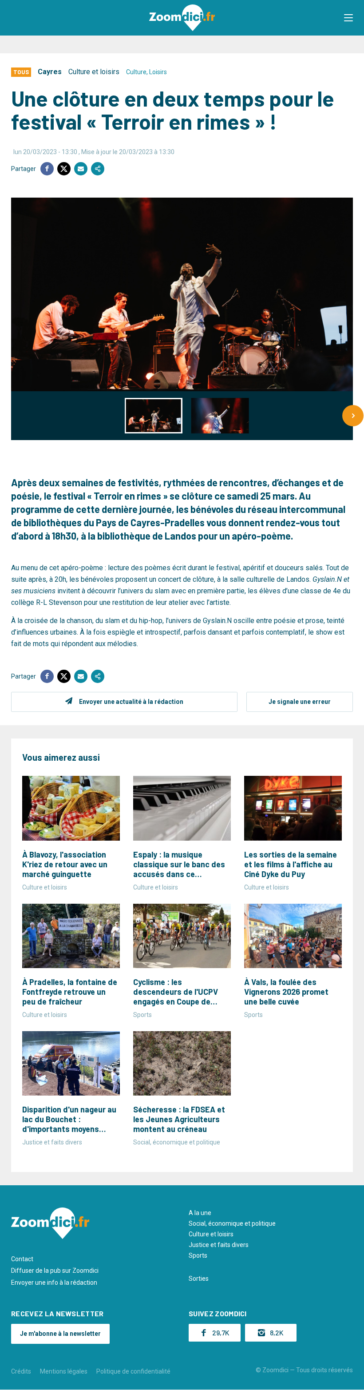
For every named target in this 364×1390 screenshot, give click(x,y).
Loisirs (158, 71)
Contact (22, 1259)
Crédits (21, 1371)
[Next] (353, 415)
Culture (136, 71)
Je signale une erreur (300, 701)
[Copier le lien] (97, 168)
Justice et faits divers (219, 1244)
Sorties (199, 1278)
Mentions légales (63, 1371)
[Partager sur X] (64, 168)
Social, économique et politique (232, 1223)
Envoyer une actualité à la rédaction (131, 701)
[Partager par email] (80, 168)
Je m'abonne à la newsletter (60, 1333)
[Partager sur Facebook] (47, 168)
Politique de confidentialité (133, 1371)
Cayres (50, 72)
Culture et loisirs (93, 72)
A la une (200, 1212)
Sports (198, 1255)
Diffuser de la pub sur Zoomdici (55, 1270)
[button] (348, 17)
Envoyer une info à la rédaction (54, 1282)
